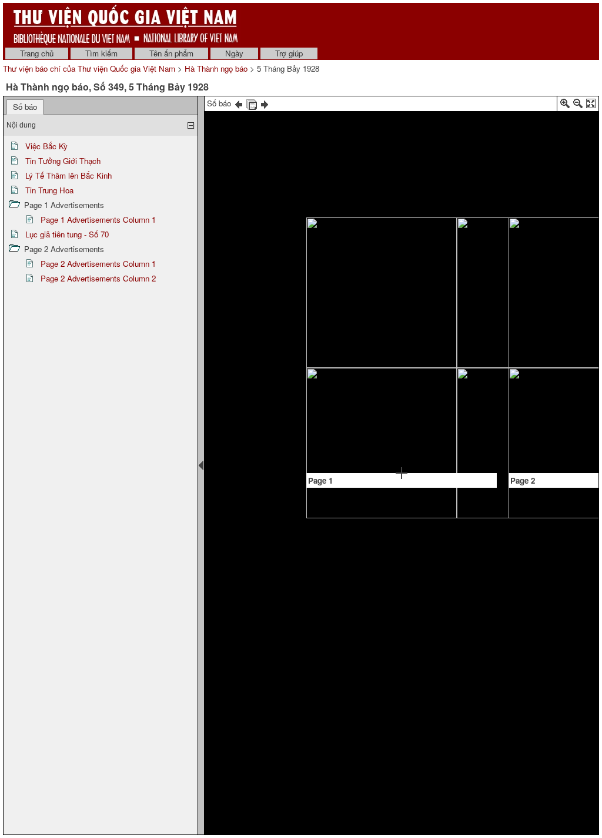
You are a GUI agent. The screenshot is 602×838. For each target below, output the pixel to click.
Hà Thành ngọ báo (216, 68)
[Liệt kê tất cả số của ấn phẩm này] (251, 103)
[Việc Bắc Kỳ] (325, 256)
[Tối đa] (591, 105)
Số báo (25, 106)
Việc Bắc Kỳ (46, 146)
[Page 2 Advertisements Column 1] (528, 341)
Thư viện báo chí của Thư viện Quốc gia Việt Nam (89, 68)
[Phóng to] (565, 105)
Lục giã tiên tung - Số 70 (67, 234)
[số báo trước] (238, 103)
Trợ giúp (289, 53)
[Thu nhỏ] (578, 105)
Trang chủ (36, 53)
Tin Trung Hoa (49, 190)
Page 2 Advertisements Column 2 (98, 278)
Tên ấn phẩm (171, 53)
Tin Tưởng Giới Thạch (63, 160)
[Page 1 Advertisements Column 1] (386, 402)
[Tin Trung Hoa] (446, 403)
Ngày (234, 53)
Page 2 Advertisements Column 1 (98, 263)
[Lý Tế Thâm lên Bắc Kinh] (446, 357)
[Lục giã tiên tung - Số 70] (527, 421)
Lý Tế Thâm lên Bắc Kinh (68, 175)
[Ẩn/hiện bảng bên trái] (201, 465)
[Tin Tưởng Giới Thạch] (446, 317)
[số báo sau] (264, 103)
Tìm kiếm (101, 53)
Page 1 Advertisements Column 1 (98, 219)
